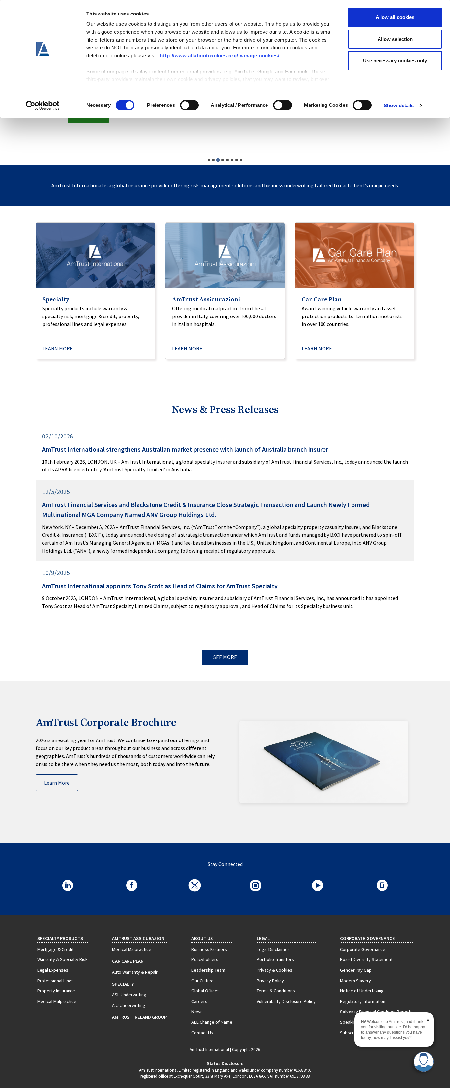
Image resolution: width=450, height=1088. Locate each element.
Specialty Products (60, 938)
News (197, 1011)
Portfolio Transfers (275, 959)
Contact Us (202, 1033)
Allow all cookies (395, 17)
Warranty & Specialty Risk (62, 959)
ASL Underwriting (129, 995)
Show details (399, 105)
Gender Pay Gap (356, 970)
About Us (202, 938)
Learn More (57, 782)
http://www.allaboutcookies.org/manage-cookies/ (219, 55)
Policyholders (204, 959)
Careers (199, 1001)
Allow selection (395, 39)
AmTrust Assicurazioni (139, 938)
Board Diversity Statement (366, 959)
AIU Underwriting (128, 1005)
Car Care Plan (128, 961)
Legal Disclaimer (273, 949)
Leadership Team (208, 970)
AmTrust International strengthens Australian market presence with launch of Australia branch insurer (185, 449)
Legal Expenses (52, 970)
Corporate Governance (362, 949)
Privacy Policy (270, 980)
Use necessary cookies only (395, 60)
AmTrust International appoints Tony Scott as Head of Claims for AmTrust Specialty (160, 586)
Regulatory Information (362, 1001)
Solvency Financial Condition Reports (376, 1011)
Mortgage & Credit (55, 949)
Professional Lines (55, 980)
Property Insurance (56, 991)
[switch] (189, 105)
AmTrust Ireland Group (139, 1017)
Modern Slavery (355, 980)
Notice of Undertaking (362, 991)
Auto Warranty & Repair (135, 972)
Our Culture (202, 980)
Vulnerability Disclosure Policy (286, 1001)
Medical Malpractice (56, 1001)
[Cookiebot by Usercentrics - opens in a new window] (42, 105)
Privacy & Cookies (274, 970)
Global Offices (205, 991)
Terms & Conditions (276, 991)
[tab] (209, 160)
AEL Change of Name (211, 1022)
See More (225, 657)
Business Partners (209, 949)
